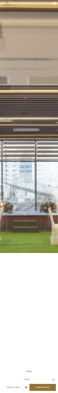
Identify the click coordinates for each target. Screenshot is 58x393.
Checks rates (42, 387)
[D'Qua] (7, 3)
